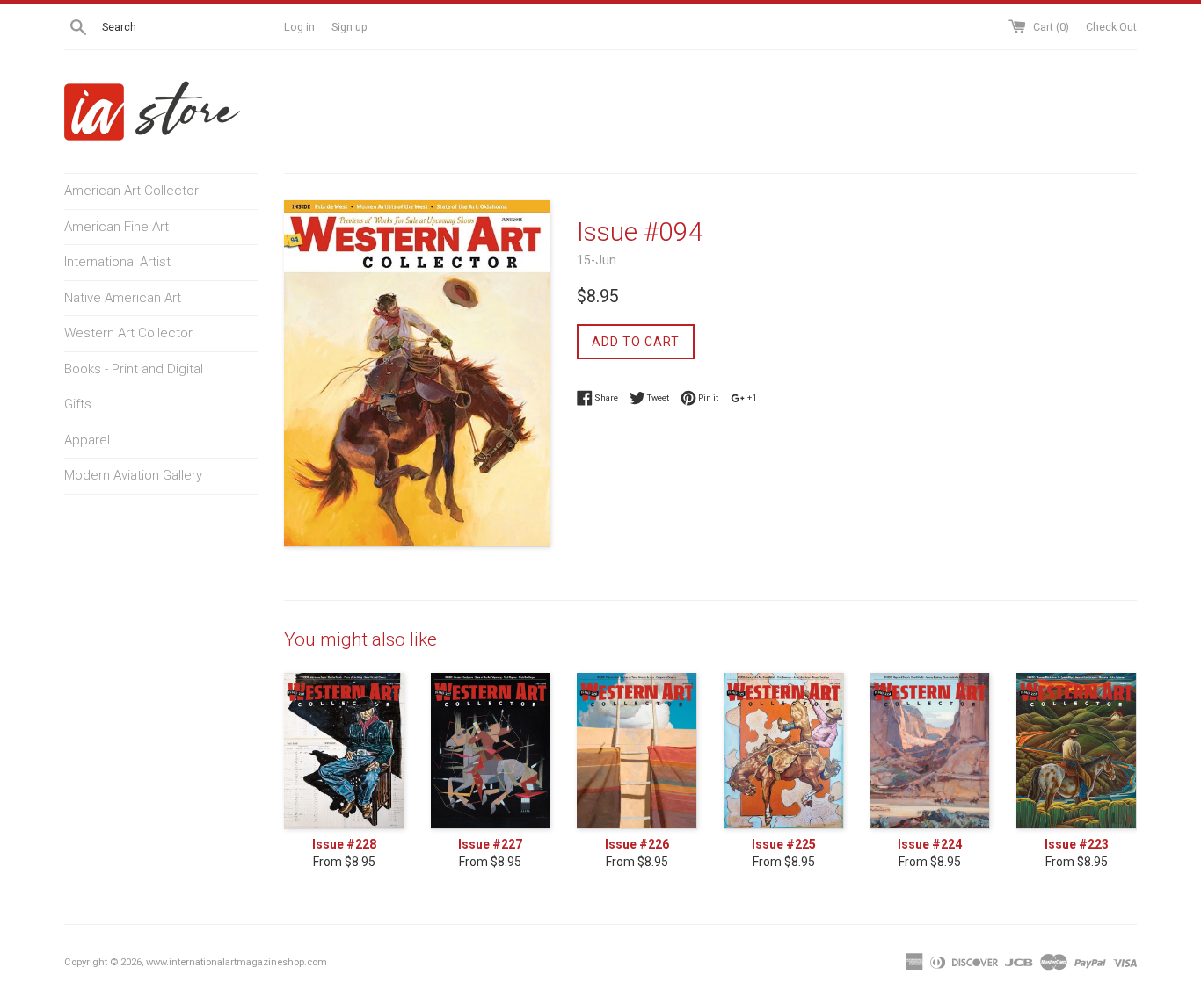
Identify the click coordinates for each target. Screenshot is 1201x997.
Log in (299, 26)
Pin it (707, 396)
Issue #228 (344, 844)
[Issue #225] (784, 751)
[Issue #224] (930, 751)
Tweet (657, 396)
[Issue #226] (637, 751)
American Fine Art (116, 227)
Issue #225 (784, 844)
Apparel (87, 440)
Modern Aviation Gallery (133, 475)
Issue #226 (637, 844)
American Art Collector (131, 191)
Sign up (349, 26)
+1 (751, 396)
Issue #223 (1077, 844)
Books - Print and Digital (133, 369)
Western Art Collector (128, 333)
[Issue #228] (344, 751)
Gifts (77, 404)
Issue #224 (930, 844)
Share (605, 396)
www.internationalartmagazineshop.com (236, 962)
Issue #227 (490, 844)
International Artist (117, 262)
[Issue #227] (491, 751)
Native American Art (122, 298)
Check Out (1111, 26)
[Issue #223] (1076, 751)
